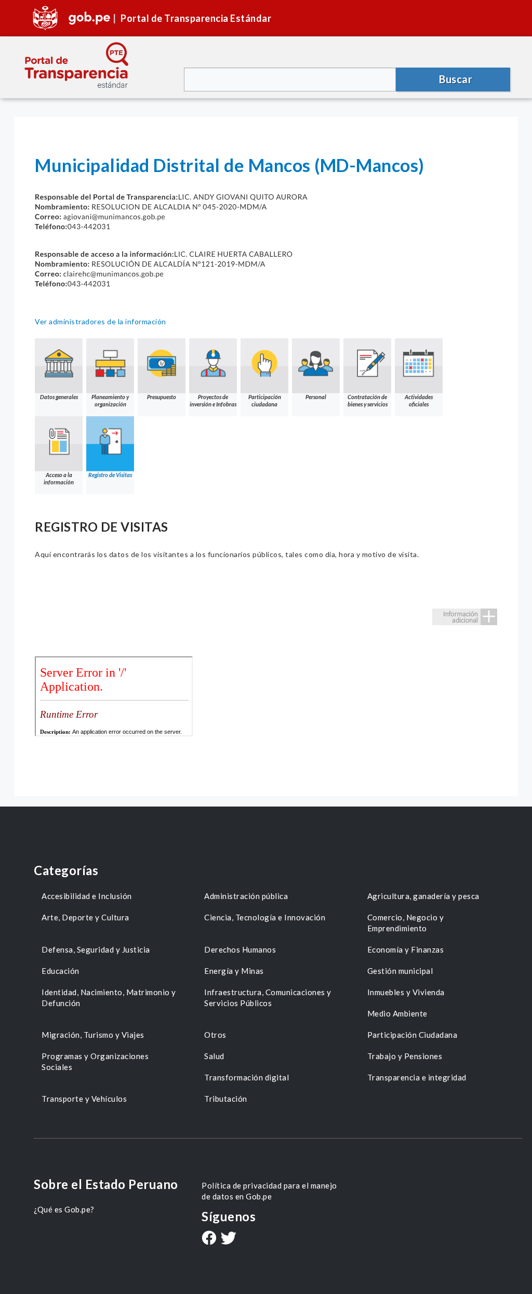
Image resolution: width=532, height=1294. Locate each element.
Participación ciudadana (264, 400)
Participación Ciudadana (412, 1034)
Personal (315, 396)
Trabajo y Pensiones (405, 1056)
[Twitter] (228, 1239)
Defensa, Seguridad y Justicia (96, 949)
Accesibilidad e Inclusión (87, 896)
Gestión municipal (400, 970)
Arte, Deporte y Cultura (85, 917)
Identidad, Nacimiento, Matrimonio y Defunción (109, 997)
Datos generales (59, 396)
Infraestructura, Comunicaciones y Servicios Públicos (267, 997)
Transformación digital (246, 1077)
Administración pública (246, 896)
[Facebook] (209, 1239)
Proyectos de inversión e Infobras (213, 400)
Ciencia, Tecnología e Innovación (264, 917)
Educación (60, 970)
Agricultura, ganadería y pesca (423, 896)
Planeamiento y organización (110, 400)
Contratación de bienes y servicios (368, 400)
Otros (215, 1034)
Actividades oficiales (419, 400)
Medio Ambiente (397, 1013)
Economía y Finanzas (405, 949)
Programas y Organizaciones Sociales (95, 1061)
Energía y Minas (234, 970)
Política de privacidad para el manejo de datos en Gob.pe (269, 1191)
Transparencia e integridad (417, 1077)
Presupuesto (161, 396)
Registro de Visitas (110, 474)
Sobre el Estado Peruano (106, 1184)
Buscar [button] (455, 79)
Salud (214, 1056)
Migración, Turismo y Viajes (93, 1034)
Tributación (225, 1098)
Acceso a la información (59, 478)
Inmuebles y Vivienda (406, 992)
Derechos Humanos (240, 949)
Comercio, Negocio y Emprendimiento (405, 923)
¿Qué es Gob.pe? (64, 1209)
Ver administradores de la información (100, 321)
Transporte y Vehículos (84, 1098)
